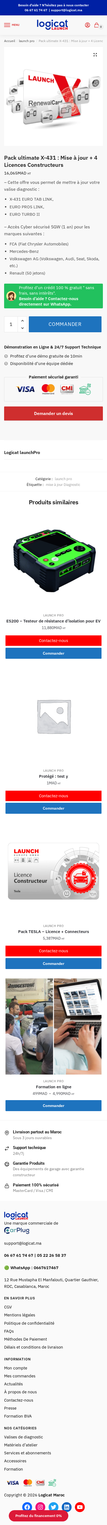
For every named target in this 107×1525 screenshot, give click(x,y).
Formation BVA (18, 1416)
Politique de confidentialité (29, 1323)
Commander (65, 324)
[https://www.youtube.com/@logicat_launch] (80, 1507)
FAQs (9, 1331)
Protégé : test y (53, 776)
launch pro (27, 41)
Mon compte (15, 1368)
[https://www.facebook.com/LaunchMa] (27, 1507)
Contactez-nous (53, 640)
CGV (8, 1307)
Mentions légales (19, 1315)
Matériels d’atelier (21, 1444)
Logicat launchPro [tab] (22, 452)
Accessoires (15, 1460)
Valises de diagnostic (23, 1437)
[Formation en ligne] (53, 1026)
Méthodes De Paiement (25, 1339)
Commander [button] (53, 653)
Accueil (9, 41)
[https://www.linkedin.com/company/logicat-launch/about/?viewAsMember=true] (67, 1507)
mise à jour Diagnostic (63, 484)
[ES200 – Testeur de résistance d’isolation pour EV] (53, 561)
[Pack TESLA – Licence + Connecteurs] (53, 871)
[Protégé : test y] (53, 716)
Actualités (13, 1383)
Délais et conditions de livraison (33, 1347)
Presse (10, 1408)
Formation (14, 1469)
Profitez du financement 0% (38, 1515)
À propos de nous (20, 1391)
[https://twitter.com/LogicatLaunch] (53, 1507)
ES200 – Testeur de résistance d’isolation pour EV (53, 621)
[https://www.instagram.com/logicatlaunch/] (40, 1507)
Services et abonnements (28, 1452)
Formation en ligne (53, 1086)
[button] (95, 55)
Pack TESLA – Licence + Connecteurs (53, 931)
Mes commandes (19, 1376)
